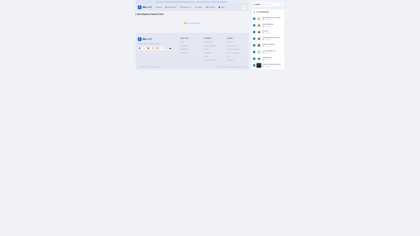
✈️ (153, 48)
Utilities (206, 56)
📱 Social (221, 7)
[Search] (281, 4)
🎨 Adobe (199, 7)
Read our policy (201, 2)
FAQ (228, 56)
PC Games (184, 53)
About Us (230, 42)
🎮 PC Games (210, 7)
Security (206, 49)
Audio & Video (208, 42)
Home (183, 42)
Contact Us (230, 60)
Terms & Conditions (233, 49)
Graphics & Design (209, 46)
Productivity (208, 53)
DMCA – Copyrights (233, 53)
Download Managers (210, 60)
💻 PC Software (171, 7)
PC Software (185, 46)
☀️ (245, 7)
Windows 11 (185, 49)
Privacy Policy (231, 46)
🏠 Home (159, 7)
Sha (145, 7)
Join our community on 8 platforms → (218, 2)
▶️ (157, 48)
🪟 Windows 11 (186, 7)
